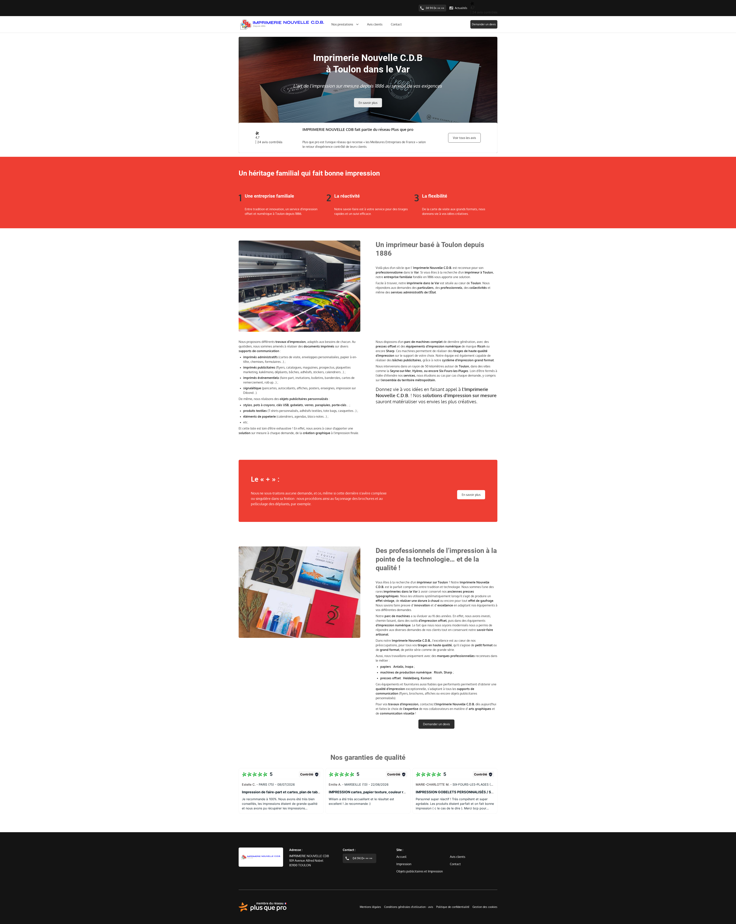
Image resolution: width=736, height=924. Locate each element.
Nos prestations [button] (342, 24)
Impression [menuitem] (403, 864)
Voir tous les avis (464, 138)
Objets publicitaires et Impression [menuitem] (419, 871)
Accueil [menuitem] (401, 857)
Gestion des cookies (484, 906)
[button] (281, 791)
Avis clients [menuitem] (374, 24)
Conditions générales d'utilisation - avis (408, 906)
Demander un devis (484, 24)
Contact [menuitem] (396, 24)
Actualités (461, 8)
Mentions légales (370, 906)
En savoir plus (368, 103)
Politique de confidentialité (452, 906)
